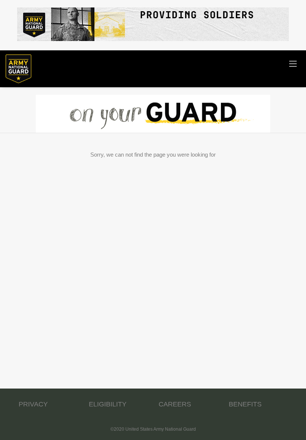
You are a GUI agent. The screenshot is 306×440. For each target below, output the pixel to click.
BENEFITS (245, 404)
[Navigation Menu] (293, 63)
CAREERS (175, 404)
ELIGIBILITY (108, 404)
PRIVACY (33, 404)
